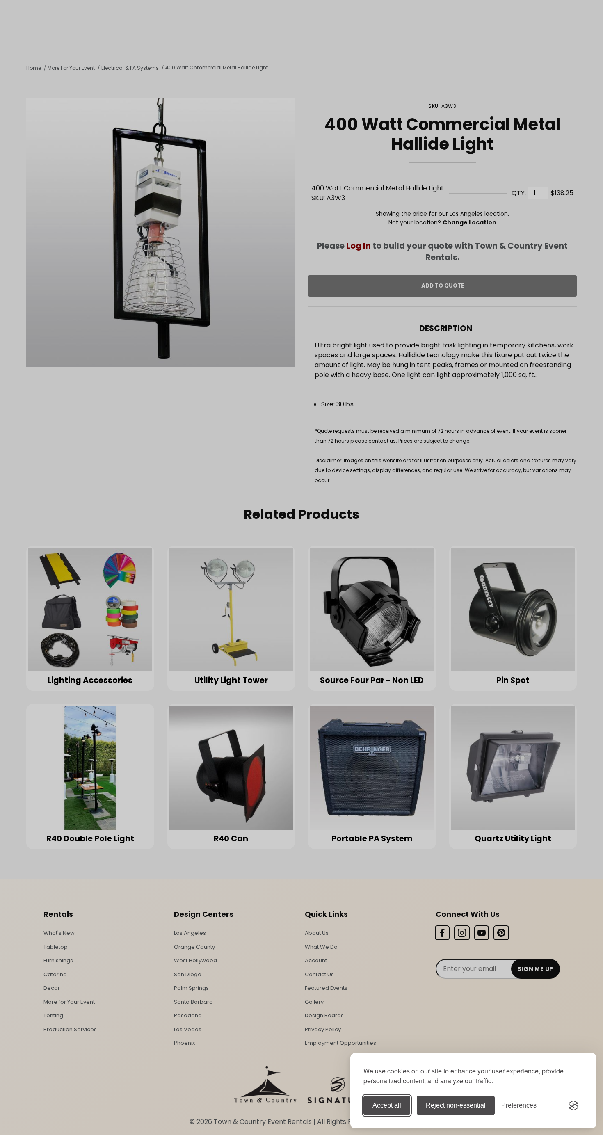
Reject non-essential (456, 1105)
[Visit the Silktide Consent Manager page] (573, 1105)
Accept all (386, 1105)
